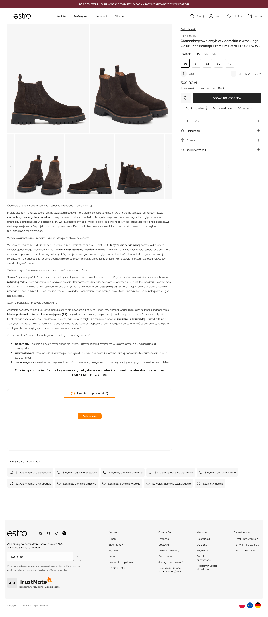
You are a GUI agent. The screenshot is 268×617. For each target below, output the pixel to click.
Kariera (113, 556)
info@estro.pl (251, 538)
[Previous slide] (10, 166)
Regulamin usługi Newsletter (207, 567)
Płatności (164, 538)
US (206, 53)
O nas (112, 538)
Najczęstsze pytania (121, 562)
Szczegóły (193, 121)
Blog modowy (117, 544)
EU (198, 53)
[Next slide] (168, 166)
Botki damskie (188, 29)
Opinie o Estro (117, 567)
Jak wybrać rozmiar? (170, 562)
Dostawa (192, 140)
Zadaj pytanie (90, 416)
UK (214, 53)
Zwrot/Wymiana (196, 149)
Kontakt (113, 550)
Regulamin (203, 550)
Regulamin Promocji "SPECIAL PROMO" (170, 569)
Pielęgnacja (193, 130)
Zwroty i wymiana (168, 550)
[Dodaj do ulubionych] (186, 98)
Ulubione (202, 544)
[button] (73, 393)
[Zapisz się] (77, 556)
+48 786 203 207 (250, 544)
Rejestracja (203, 538)
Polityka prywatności (204, 558)
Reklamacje (165, 556)
